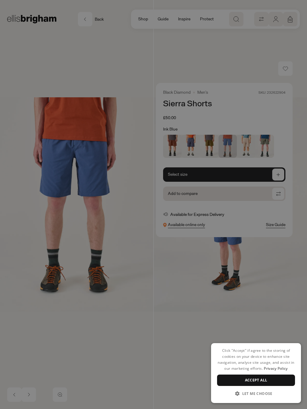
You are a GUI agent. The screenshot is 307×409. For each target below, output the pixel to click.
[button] (256, 393)
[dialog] (256, 373)
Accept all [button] (256, 380)
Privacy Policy (276, 368)
